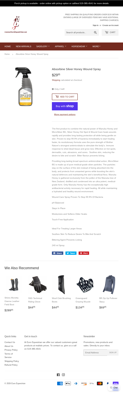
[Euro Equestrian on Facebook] (58, 375)
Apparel (60, 46)
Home (7, 46)
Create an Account (110, 25)
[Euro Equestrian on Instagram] (63, 375)
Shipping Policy (11, 361)
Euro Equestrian (18, 383)
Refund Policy (11, 365)
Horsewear (79, 46)
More (96, 46)
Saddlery (42, 46)
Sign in (95, 25)
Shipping (56, 80)
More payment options (64, 114)
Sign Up (113, 353)
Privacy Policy (11, 350)
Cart (112, 32)
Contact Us (9, 342)
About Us (8, 346)
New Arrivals (23, 46)
